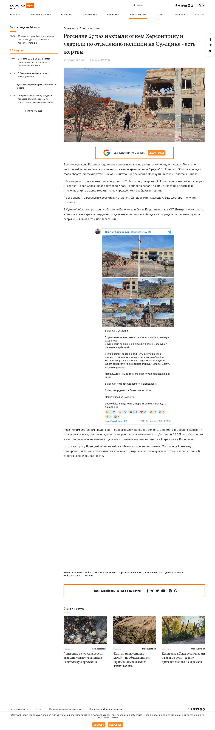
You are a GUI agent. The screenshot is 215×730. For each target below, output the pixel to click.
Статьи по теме (74, 608)
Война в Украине (41, 14)
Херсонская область (129, 572)
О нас (38, 709)
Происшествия (138, 14)
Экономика (90, 14)
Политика (67, 14)
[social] (176, 5)
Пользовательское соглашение (65, 709)
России (93, 164)
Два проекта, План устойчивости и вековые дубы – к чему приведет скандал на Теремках (183, 658)
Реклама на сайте (19, 709)
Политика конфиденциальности (105, 709)
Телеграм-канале (186, 174)
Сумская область (153, 572)
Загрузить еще (33, 111)
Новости (15, 14)
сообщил (86, 451)
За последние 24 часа (25, 27)
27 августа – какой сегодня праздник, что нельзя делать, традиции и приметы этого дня (37, 39)
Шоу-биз (180, 14)
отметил (144, 434)
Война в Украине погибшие (100, 572)
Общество (113, 14)
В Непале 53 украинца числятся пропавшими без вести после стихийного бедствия (34, 62)
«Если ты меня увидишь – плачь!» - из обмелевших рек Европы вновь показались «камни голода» (131, 660)
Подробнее (115, 725)
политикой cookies (107, 718)
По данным (152, 209)
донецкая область (175, 572)
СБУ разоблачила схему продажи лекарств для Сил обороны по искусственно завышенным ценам (35, 99)
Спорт (161, 14)
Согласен (99, 725)
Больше (199, 14)
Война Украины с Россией (78, 575)
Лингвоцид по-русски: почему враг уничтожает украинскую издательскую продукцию (83, 658)
